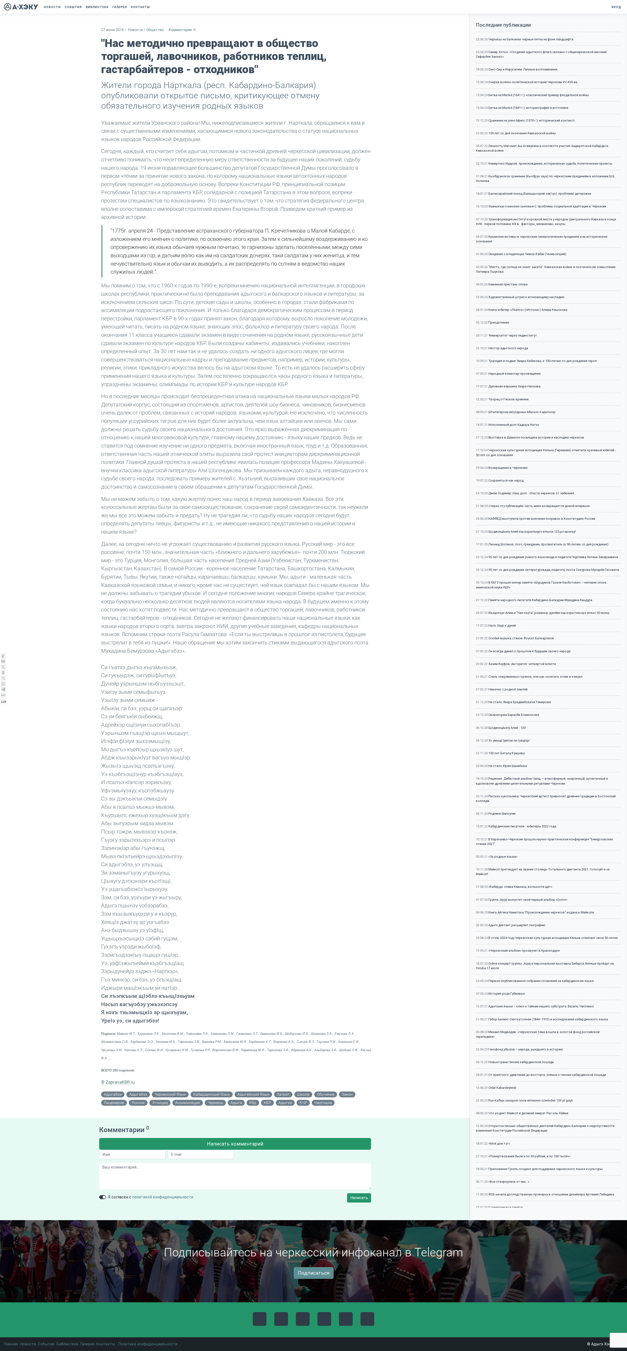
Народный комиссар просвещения (514, 373)
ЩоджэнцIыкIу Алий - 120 (507, 728)
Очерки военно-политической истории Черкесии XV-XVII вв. (533, 82)
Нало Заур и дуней (502, 625)
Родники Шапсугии (502, 813)
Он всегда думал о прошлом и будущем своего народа (529, 651)
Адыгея (285, 1102)
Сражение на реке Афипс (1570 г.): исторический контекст (531, 120)
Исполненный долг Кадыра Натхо (513, 425)
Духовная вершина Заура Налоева (514, 386)
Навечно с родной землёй (508, 689)
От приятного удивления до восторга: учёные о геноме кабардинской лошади (547, 1075)
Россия (138, 1102)
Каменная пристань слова (508, 284)
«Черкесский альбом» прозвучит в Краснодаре (524, 950)
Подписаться (313, 1273)
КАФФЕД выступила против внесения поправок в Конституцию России (541, 518)
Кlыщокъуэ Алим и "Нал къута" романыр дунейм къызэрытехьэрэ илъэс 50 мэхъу (548, 613)
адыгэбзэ (138, 1094)
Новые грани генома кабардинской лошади (521, 1062)
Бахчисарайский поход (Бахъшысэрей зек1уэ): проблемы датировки (539, 193)
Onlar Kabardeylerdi (502, 1088)
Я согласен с (150, 1197)
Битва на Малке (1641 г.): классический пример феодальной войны (538, 95)
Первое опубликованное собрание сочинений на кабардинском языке (541, 981)
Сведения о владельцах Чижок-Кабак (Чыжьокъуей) (527, 254)
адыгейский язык (253, 1094)
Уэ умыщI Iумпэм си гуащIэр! (509, 740)
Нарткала (323, 1102)
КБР (267, 1102)
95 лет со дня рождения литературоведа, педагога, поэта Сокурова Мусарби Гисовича (553, 570)
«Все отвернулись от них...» (508, 1181)
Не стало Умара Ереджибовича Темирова (519, 702)
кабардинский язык (211, 1094)
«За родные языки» (503, 856)
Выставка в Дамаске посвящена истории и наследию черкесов (536, 437)
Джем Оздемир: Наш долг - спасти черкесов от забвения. (531, 493)
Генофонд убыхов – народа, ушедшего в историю (525, 1049)
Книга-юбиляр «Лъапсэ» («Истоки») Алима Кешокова (527, 310)
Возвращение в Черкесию (508, 468)
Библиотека (67, 1344)
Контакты (105, 1344)
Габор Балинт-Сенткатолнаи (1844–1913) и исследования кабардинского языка (548, 1019)
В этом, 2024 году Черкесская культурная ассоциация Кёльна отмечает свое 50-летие (553, 938)
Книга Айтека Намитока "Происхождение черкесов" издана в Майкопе (541, 912)
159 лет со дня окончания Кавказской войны (522, 133)
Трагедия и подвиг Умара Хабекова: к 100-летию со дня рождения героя (542, 361)
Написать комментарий (235, 1144)
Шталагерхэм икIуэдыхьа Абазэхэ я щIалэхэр (521, 412)
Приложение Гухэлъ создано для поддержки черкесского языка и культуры (545, 1169)
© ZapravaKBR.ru (118, 1082)
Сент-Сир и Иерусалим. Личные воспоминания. (523, 69)
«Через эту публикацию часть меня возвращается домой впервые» (539, 506)
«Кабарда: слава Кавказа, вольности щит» (520, 887)
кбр (252, 1102)
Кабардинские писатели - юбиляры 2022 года (522, 826)
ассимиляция (187, 1102)
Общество (155, 30)
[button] (154, 7)
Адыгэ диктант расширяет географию (516, 925)
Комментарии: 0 (182, 30)
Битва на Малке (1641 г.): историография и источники (528, 108)
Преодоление (498, 322)
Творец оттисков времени (508, 399)
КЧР (303, 1102)
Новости (135, 30)
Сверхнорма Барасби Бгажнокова (513, 715)
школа (303, 1094)
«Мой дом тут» (499, 1143)
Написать (359, 1197)
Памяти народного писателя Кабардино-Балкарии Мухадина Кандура (540, 600)
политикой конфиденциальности (162, 1197)
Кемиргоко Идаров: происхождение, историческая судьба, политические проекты (550, 163)
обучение (325, 1094)
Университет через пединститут (512, 335)
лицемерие (114, 1102)
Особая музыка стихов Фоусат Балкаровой (521, 638)
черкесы (215, 1102)
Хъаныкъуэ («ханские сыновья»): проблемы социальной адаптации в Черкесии (547, 206)
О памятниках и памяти (505, 1207)
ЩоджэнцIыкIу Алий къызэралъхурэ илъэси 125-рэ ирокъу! (532, 531)
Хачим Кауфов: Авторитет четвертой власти (522, 664)
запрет (283, 1094)
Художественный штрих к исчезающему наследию (526, 297)
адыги (236, 1102)
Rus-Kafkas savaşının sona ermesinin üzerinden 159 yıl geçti (530, 1100)
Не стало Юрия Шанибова (507, 766)
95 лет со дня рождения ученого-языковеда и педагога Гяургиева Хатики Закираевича (553, 557)
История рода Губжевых (506, 993)
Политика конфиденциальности (147, 1344)
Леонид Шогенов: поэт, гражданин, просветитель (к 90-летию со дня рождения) (548, 544)
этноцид (160, 1102)
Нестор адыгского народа (508, 348)
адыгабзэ (113, 1094)
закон (347, 1094)
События (46, 1344)
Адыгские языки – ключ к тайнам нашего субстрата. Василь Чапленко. (541, 1006)
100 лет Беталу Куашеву (506, 753)
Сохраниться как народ (506, 480)
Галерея (87, 1344)
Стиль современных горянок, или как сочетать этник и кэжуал (535, 676)
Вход (616, 7)
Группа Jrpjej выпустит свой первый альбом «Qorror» (527, 899)
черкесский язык (170, 1094)
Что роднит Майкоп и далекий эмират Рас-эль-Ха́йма (528, 1113)
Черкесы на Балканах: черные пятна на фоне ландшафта (530, 39)
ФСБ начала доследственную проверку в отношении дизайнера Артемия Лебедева (551, 1194)
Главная (11, 1344)
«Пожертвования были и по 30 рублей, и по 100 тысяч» (529, 1156)
